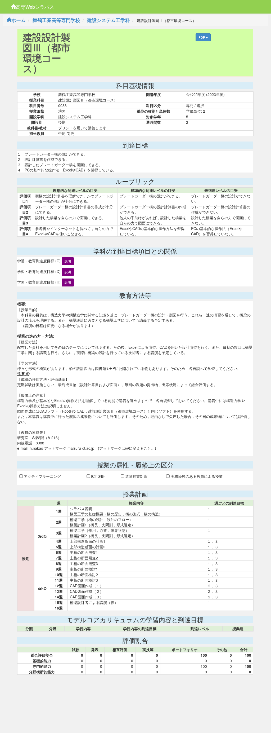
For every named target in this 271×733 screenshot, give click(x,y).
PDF (202, 37)
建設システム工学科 (108, 20)
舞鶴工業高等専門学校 (56, 20)
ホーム (18, 20)
